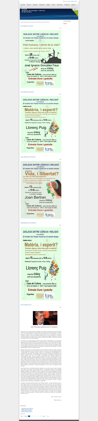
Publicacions (59, 4)
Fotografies (67, 4)
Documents (35, 4)
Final (48, 416)
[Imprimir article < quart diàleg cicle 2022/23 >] (59, 28)
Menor (76, 1)
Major (69, 1)
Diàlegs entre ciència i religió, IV (27, 411)
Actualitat (23, 4)
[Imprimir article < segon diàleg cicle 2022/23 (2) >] (59, 159)
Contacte (73, 4)
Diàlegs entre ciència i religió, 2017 (27, 408)
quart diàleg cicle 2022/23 (27, 26)
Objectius (29, 4)
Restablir (72, 1)
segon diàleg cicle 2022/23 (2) (28, 156)
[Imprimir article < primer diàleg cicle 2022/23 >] (59, 94)
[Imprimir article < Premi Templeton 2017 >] (59, 307)
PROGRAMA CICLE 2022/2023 (28, 223)
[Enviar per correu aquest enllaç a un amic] (60, 28)
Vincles (53, 4)
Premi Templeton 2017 (26, 304)
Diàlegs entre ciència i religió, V (27, 410)
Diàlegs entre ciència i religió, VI (27, 409)
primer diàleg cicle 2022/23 (27, 92)
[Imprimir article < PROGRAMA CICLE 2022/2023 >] (59, 225)
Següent (43, 416)
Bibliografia (42, 4)
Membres (48, 4)
